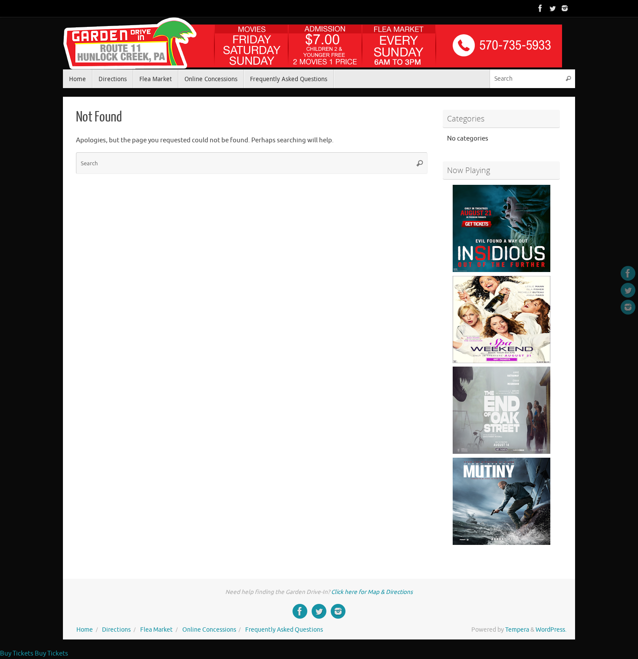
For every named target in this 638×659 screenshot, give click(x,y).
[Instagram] (565, 8)
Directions (116, 629)
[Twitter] (552, 8)
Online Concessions (209, 629)
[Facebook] (540, 8)
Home (84, 629)
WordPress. (551, 629)
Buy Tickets (16, 653)
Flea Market (156, 629)
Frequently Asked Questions (284, 629)
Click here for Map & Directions (372, 592)
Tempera (517, 629)
